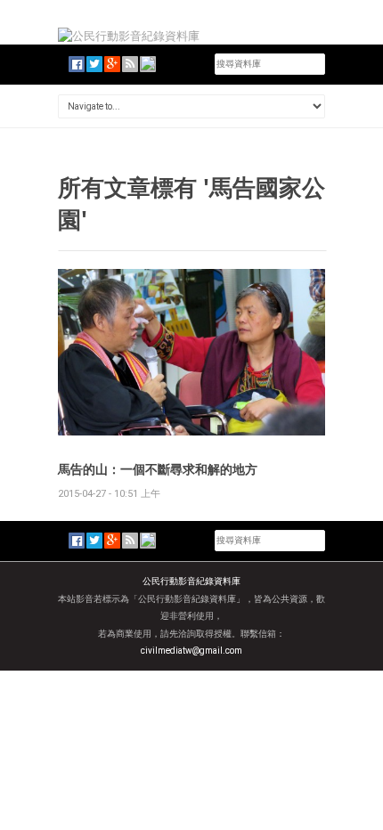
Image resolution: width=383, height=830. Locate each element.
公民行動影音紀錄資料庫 (191, 581)
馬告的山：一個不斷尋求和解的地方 (157, 468)
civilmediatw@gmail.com (191, 650)
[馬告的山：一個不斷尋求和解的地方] (191, 351)
